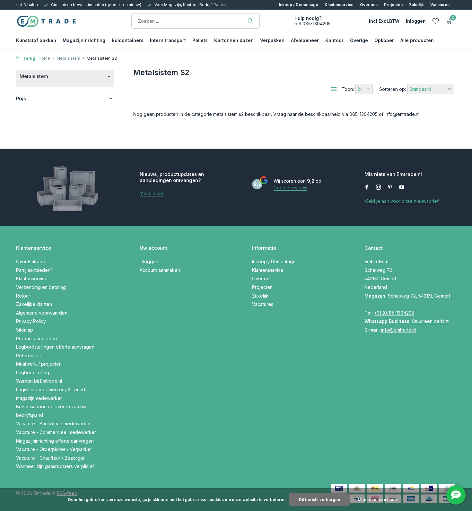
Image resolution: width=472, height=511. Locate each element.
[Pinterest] (390, 187)
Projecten (393, 4)
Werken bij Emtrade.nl (39, 381)
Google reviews (290, 187)
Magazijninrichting (84, 40)
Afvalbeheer (305, 40)
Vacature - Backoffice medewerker (53, 423)
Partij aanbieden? (34, 270)
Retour (23, 296)
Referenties (28, 355)
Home (44, 58)
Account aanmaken (160, 270)
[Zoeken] (250, 21)
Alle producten (417, 40)
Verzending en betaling (41, 287)
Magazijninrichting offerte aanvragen (55, 441)
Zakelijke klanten (34, 304)
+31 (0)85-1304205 (394, 313)
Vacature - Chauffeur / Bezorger (50, 458)
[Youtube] (401, 187)
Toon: (348, 89)
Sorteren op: (392, 89)
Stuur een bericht (430, 321)
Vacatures (440, 4)
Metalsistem (68, 58)
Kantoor (334, 40)
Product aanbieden (36, 338)
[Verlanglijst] (435, 20)
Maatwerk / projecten (39, 364)
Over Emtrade (30, 261)
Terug (28, 58)
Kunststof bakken (36, 40)
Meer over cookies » (378, 499)
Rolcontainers (128, 40)
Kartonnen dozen (234, 40)
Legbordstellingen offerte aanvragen (55, 347)
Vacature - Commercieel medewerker (56, 432)
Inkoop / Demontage (298, 4)
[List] (334, 89)
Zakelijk (416, 4)
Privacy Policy (31, 321)
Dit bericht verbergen (319, 499)
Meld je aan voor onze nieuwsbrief (401, 201)
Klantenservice (339, 4)
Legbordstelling (32, 372)
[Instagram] (378, 187)
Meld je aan (152, 193)
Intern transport (168, 40)
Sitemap (24, 330)
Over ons (369, 4)
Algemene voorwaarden (41, 313)
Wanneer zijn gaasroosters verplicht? (55, 466)
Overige (359, 40)
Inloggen (149, 261)
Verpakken (272, 40)
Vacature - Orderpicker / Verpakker (54, 449)
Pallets (200, 40)
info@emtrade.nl (398, 330)
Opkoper (384, 40)
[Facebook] (367, 187)
